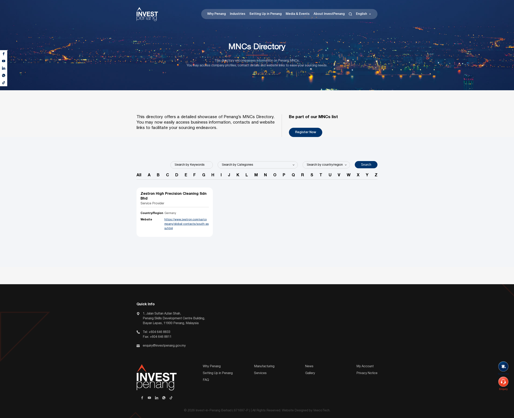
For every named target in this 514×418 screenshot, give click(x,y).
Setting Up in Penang (265, 14)
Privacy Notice (366, 373)
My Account (365, 366)
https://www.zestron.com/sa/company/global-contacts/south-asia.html (186, 224)
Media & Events (298, 14)
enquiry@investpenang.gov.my (164, 345)
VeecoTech (321, 410)
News (309, 366)
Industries (237, 14)
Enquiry (503, 389)
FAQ (206, 380)
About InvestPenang (329, 14)
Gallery (310, 373)
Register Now (305, 132)
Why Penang (216, 14)
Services (260, 373)
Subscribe (503, 374)
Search (366, 164)
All (139, 175)
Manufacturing (264, 366)
